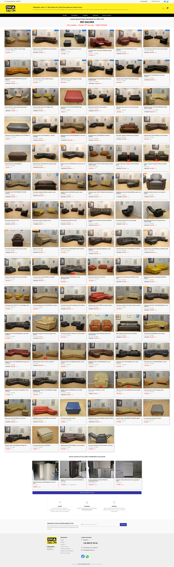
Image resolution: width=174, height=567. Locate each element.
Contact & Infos (64, 546)
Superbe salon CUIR (38, 248)
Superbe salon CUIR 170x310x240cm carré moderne (126, 49)
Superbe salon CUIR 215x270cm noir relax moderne (154, 76)
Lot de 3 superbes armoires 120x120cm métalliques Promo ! (98, 480)
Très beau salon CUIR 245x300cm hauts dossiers (128, 390)
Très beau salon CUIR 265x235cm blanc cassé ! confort (72, 362)
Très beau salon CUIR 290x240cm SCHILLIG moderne (15, 192)
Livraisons (62, 544)
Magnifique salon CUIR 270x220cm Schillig (71, 79)
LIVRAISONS (95, 15)
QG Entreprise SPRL (84, 564)
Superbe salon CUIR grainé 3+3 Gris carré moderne (71, 49)
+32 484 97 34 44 (155, 1)
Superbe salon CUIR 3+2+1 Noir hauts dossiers (127, 79)
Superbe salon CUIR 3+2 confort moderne (43, 361)
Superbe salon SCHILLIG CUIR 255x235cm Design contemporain (45, 390)
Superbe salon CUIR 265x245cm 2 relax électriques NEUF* (70, 277)
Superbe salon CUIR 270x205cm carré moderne (156, 135)
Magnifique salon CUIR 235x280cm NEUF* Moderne (100, 418)
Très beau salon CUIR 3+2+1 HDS (69, 220)
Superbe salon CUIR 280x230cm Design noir (16, 445)
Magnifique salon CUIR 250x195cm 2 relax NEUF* (44, 418)
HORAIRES (85, 15)
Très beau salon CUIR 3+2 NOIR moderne (43, 79)
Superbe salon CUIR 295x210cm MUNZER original (128, 418)
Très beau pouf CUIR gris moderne (152, 418)
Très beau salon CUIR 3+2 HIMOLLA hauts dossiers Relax (100, 192)
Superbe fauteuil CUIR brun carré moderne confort (154, 192)
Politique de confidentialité (66, 551)
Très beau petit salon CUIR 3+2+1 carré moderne (73, 333)
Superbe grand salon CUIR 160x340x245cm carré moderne (156, 306)
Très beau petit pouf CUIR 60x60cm (42, 445)
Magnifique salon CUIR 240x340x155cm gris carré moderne (128, 192)
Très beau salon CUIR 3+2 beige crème (153, 390)
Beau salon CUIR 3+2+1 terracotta (96, 277)
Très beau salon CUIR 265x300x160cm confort (155, 361)
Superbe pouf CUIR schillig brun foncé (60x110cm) (17, 135)
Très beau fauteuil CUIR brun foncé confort (16, 248)
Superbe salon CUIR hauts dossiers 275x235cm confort (100, 221)
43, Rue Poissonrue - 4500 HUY (13, 1)
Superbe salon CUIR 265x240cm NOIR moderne (72, 248)
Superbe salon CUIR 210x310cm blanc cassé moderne (71, 192)
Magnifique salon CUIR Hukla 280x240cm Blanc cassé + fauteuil (155, 107)
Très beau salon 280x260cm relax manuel (154, 333)
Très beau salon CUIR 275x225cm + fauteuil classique (44, 136)
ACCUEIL (65, 15)
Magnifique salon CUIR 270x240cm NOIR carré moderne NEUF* (99, 79)
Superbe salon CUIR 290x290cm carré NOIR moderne (71, 390)
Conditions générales (65, 548)
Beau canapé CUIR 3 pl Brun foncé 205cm (126, 333)
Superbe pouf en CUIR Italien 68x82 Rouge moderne (71, 107)
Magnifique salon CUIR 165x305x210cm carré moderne (99, 362)
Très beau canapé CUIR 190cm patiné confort (44, 192)
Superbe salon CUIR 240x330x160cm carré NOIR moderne (17, 334)
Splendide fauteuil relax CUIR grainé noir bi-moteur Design (155, 221)
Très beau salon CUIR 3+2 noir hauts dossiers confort (127, 107)
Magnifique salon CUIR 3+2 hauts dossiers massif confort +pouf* (100, 164)
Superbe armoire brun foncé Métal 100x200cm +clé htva (72, 480)
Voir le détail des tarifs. (87, 510)
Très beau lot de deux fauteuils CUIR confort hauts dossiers (99, 334)
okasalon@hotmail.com (88, 550)
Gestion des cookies (65, 553)
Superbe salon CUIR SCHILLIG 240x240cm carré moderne (16, 390)
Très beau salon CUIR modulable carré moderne (73, 305)
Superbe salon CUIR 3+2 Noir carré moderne (16, 277)
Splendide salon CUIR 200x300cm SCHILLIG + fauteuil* (99, 136)
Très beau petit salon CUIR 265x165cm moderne (128, 248)
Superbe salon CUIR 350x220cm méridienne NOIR (156, 248)
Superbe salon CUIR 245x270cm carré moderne (45, 49)
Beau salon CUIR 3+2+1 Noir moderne (97, 107)
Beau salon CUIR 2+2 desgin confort (42, 220)
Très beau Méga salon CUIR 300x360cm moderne (45, 305)
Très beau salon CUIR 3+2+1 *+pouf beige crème (17, 305)
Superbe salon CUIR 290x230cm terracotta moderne (16, 79)
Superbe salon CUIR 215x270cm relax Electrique (44, 164)
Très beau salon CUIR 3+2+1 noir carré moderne (156, 49)
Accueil (62, 540)
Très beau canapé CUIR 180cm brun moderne (127, 135)
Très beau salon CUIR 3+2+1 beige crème (43, 107)
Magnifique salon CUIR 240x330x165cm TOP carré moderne (73, 136)
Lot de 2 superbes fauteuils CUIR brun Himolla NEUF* (127, 164)
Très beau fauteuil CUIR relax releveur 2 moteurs (100, 445)
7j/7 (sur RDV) (144, 1)
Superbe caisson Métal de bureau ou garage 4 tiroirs (127, 480)
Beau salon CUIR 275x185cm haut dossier (15, 418)
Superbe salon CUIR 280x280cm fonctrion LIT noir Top (73, 164)
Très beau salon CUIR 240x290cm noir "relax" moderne (127, 362)
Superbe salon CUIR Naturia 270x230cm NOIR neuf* (127, 277)
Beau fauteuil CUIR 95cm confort (96, 390)
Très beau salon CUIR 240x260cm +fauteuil (43, 277)
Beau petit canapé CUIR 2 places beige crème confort (44, 334)
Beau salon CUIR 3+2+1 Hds (12, 220)
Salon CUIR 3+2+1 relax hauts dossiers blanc (16, 107)
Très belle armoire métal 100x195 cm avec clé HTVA (44, 482)
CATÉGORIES (74, 15)
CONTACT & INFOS (106, 15)
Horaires (62, 542)
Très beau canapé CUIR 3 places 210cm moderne (128, 305)
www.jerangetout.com (87, 492)
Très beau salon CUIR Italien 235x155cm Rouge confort (100, 51)
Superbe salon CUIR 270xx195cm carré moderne (72, 445)
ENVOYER (123, 524)
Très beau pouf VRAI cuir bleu (68, 418)
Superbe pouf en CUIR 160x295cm (13, 164)
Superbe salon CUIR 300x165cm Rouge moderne (100, 305)
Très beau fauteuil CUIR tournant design (126, 220)
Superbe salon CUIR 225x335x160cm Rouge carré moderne (17, 362)
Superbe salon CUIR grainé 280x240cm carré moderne (99, 249)
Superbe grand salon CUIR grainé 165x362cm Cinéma (155, 277)
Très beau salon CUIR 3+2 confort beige (15, 49)
